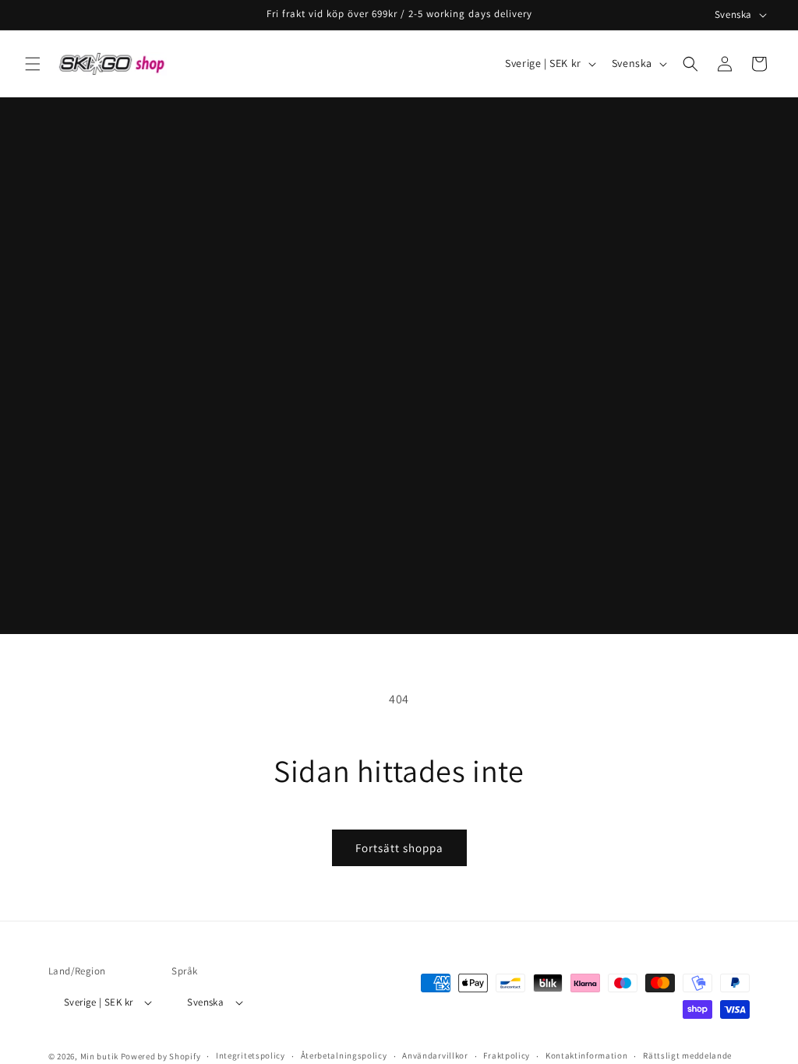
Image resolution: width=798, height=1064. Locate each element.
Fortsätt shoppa (399, 847)
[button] (33, 64)
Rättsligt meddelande (687, 1055)
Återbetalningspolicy (344, 1055)
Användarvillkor (435, 1055)
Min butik (99, 1056)
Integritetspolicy (250, 1055)
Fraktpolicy (506, 1055)
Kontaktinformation (587, 1055)
